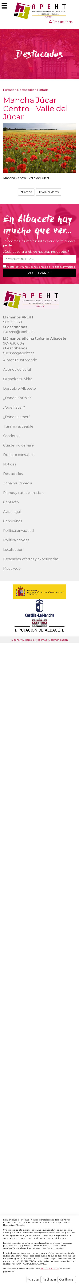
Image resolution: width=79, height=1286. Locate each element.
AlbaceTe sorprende (20, 360)
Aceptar (33, 1279)
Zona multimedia (17, 483)
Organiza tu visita (17, 379)
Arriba (28, 192)
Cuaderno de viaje (18, 445)
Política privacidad (18, 531)
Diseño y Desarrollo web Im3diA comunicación (39, 639)
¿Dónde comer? (16, 417)
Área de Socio (62, 22)
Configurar (67, 1279)
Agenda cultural (17, 370)
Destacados (25, 89)
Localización (13, 550)
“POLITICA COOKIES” (49, 1268)
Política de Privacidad (63, 266)
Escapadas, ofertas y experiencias (30, 559)
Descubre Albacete (19, 388)
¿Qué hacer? (14, 407)
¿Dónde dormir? (17, 398)
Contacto (11, 502)
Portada (8, 89)
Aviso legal (12, 512)
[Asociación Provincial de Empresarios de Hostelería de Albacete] (39, 11)
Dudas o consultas (18, 455)
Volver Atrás (50, 192)
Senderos (11, 436)
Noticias (9, 464)
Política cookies (16, 540)
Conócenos (12, 521)
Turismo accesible (18, 426)
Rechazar (49, 1279)
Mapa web (12, 569)
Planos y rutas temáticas (23, 493)
